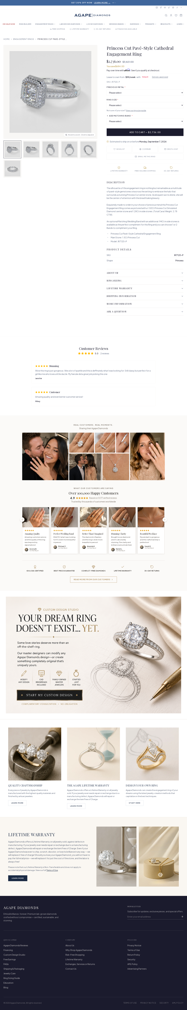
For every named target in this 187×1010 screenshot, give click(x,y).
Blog (6, 987)
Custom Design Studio (14, 954)
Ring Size (112, 100)
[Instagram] (157, 7)
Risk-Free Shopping (74, 954)
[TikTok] (177, 7)
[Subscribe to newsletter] (182, 916)
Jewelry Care (9, 973)
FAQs (6, 964)
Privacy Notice (134, 945)
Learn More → (102, 3)
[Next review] (164, 519)
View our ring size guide (136, 110)
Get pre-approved (160, 77)
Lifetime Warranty (119, 288)
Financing (8, 950)
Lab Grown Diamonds (70, 24)
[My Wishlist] (176, 15)
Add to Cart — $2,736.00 (145, 132)
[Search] (166, 15)
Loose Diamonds (94, 24)
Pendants (149, 24)
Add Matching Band (121, 116)
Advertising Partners (137, 968)
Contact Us (70, 968)
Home (7, 39)
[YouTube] (165, 7)
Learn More (17, 803)
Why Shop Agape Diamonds (78, 950)
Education (8, 982)
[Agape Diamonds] (92, 15)
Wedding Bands (116, 24)
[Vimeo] (181, 7)
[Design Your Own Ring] (152, 754)
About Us (112, 273)
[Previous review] (22, 519)
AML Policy (132, 964)
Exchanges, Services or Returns (80, 964)
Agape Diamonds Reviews (16, 945)
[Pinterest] (173, 7)
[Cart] (181, 15)
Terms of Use (52, 870)
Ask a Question (117, 311)
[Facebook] (161, 7)
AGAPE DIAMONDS (21, 907)
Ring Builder (25, 24)
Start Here (134, 803)
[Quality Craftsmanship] (34, 754)
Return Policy (133, 954)
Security (131, 959)
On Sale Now (9, 24)
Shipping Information (121, 296)
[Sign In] (171, 15)
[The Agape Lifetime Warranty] (93, 754)
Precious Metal (116, 87)
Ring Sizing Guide (12, 978)
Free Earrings (10, 959)
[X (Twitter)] (169, 7)
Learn (179, 24)
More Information (119, 303)
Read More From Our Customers (92, 579)
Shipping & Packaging (14, 968)
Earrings (134, 24)
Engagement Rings (44, 24)
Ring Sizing (114, 280)
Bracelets (166, 24)
